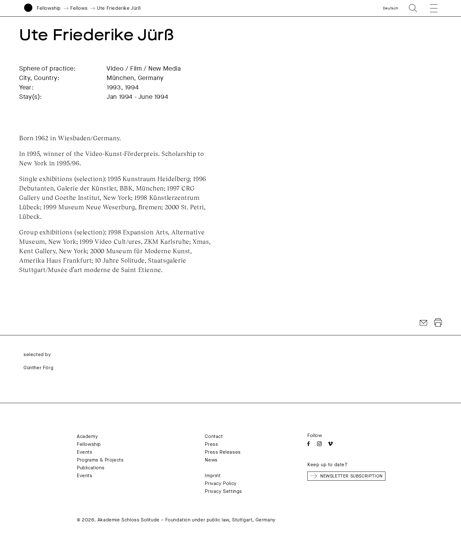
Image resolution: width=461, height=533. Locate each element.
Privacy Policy (220, 483)
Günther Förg (38, 368)
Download (438, 323)
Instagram (319, 443)
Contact (214, 436)
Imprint (212, 475)
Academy (87, 436)
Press (211, 444)
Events (85, 452)
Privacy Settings (223, 491)
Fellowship (49, 8)
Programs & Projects (100, 460)
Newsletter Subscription (351, 476)
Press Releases (223, 452)
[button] (429, 8)
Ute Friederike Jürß (118, 8)
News (211, 460)
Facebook (308, 443)
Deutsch (391, 8)
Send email (423, 323)
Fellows (78, 8)
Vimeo (330, 443)
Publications (90, 468)
